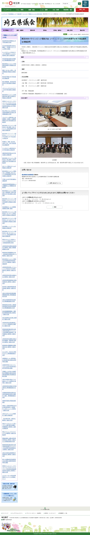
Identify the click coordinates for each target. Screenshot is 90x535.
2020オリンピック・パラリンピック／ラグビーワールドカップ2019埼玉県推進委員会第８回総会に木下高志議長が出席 (9, 104)
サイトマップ (5, 513)
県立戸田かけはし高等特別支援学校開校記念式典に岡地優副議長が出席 (9, 112)
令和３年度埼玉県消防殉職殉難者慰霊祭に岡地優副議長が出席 (9, 295)
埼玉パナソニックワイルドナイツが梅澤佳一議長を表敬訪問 (9, 433)
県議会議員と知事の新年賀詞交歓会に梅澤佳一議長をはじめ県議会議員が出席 (9, 440)
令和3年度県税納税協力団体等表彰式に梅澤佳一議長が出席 (9, 282)
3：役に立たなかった (45, 199)
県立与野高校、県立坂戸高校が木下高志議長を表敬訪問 (9, 83)
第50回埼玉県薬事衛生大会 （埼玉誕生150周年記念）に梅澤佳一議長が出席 (9, 254)
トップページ (4, 14)
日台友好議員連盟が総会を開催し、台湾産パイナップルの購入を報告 (9, 47)
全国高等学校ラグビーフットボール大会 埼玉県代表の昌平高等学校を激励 (9, 366)
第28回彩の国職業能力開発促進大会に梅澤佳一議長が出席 (9, 347)
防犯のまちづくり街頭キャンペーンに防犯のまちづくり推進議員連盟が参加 (9, 241)
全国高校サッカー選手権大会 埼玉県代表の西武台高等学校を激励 (9, 360)
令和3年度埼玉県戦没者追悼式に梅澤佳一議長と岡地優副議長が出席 (9, 247)
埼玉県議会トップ (12, 14)
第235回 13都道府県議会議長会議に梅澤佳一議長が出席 (9, 288)
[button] (82, 11)
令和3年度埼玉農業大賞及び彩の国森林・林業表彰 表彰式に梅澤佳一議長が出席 (9, 340)
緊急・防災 (82, 9)
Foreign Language (26, 3)
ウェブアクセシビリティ (17, 513)
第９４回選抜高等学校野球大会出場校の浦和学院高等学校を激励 (9, 461)
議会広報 (19, 14)
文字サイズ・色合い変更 (38, 3)
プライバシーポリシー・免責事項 (33, 513)
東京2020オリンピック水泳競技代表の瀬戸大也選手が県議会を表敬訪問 (9, 96)
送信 (55, 207)
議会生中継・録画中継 (9, 483)
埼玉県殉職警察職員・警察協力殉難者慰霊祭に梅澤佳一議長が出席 (9, 313)
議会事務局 (24, 174)
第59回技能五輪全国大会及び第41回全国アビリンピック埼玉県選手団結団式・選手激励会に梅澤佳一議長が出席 (9, 332)
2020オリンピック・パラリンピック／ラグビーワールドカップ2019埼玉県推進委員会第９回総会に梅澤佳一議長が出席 (9, 469)
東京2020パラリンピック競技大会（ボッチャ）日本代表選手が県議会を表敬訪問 (9, 213)
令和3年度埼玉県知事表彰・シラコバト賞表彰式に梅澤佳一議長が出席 (9, 324)
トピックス (24, 14)
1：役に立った (26, 199)
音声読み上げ (49, 3)
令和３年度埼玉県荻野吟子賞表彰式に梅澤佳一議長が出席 (9, 454)
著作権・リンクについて (50, 513)
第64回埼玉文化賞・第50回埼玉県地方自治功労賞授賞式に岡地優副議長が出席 (9, 306)
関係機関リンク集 (63, 513)
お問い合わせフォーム (55, 183)
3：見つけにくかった (49, 203)
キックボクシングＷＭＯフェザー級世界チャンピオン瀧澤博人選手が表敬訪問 (9, 54)
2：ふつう (35, 199)
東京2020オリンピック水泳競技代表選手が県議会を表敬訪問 (9, 65)
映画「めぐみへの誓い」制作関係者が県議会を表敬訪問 (9, 72)
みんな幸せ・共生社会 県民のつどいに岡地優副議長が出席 (9, 353)
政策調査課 (30, 174)
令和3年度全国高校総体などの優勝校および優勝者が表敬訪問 (9, 186)
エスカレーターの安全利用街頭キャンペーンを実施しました (9, 477)
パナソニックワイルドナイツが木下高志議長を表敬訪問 (9, 90)
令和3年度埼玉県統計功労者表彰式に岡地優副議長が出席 (9, 387)
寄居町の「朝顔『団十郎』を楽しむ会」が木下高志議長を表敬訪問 (9, 143)
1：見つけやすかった (28, 203)
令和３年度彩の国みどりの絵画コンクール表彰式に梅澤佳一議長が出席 (9, 381)
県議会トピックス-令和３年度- (35, 14)
